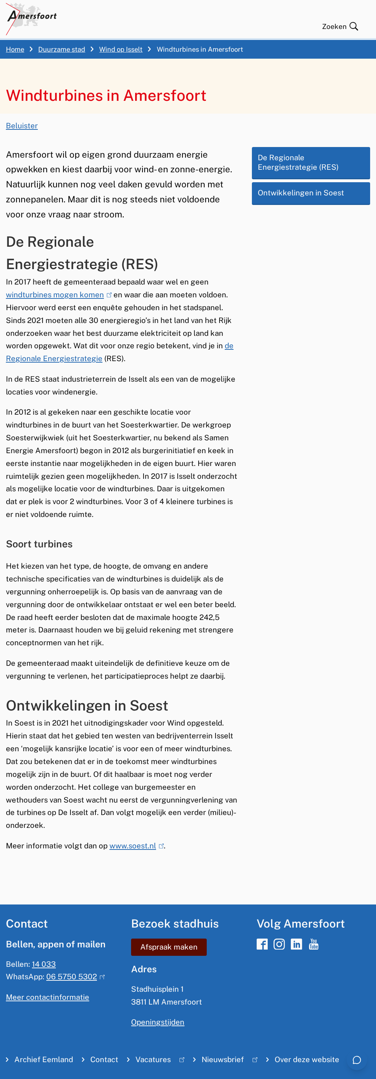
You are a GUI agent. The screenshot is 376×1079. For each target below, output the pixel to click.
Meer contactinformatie (47, 997)
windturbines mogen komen (57, 294)
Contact (104, 1059)
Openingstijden (157, 1022)
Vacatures (149, 1061)
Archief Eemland (43, 1059)
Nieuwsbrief (218, 1061)
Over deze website (307, 1059)
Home (15, 49)
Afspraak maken (169, 947)
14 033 (44, 964)
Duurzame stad (61, 49)
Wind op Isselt (120, 49)
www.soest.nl (134, 845)
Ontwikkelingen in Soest (301, 192)
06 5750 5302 (73, 976)
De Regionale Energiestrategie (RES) (298, 162)
